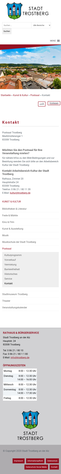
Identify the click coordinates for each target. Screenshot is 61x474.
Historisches (10, 274)
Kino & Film (8, 222)
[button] (53, 41)
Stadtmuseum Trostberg (15, 294)
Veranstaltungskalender (14, 307)
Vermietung (10, 264)
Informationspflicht (35, 461)
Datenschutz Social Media (36, 467)
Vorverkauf (10, 259)
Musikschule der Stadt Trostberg (19, 242)
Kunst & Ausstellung (12, 228)
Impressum (18, 461)
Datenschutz (52, 461)
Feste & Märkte (10, 215)
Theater (6, 300)
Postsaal (35, 95)
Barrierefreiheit (12, 269)
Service (8, 278)
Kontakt (8, 283)
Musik (5, 235)
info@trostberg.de (20, 357)
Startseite (6, 95)
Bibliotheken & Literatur (14, 208)
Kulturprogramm (13, 255)
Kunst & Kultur (20, 95)
